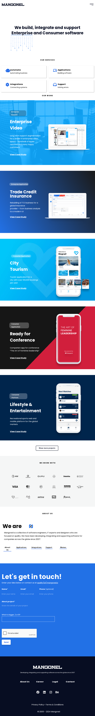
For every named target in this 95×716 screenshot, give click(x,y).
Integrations (16, 84)
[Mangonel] (13, 5)
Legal (55, 681)
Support (62, 84)
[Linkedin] (44, 692)
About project (8, 601)
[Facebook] (38, 692)
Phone (46, 589)
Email (23, 589)
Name (5, 589)
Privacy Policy (38, 704)
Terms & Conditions (54, 704)
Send (6, 642)
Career (40, 681)
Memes (63, 547)
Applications (64, 70)
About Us (7, 548)
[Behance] (57, 692)
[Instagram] (51, 692)
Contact (70, 681)
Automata (15, 70)
